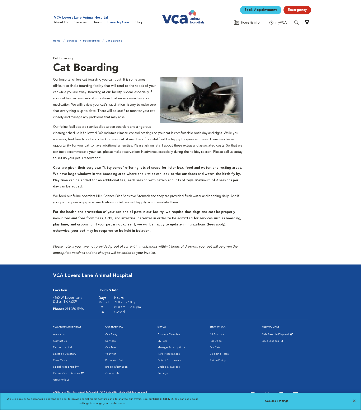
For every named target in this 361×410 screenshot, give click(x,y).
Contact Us (60, 341)
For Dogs (215, 341)
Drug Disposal (272, 342)
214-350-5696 (74, 309)
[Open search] (297, 22)
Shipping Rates (219, 354)
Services (81, 22)
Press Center (60, 360)
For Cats (215, 347)
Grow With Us (61, 379)
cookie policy (163, 399)
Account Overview (169, 334)
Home (57, 40)
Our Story (111, 334)
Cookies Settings (276, 401)
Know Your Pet (114, 360)
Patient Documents (169, 360)
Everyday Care (118, 22)
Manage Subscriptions (171, 347)
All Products (217, 334)
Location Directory (64, 354)
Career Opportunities (67, 374)
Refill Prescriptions (169, 354)
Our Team (111, 347)
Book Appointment (260, 10)
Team (97, 22)
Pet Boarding (91, 40)
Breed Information (116, 367)
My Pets (162, 341)
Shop (139, 22)
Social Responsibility (66, 367)
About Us (61, 22)
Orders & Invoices (169, 367)
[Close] (354, 400)
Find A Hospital (62, 347)
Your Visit (110, 354)
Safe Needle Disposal (276, 335)
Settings (163, 373)
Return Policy (218, 360)
